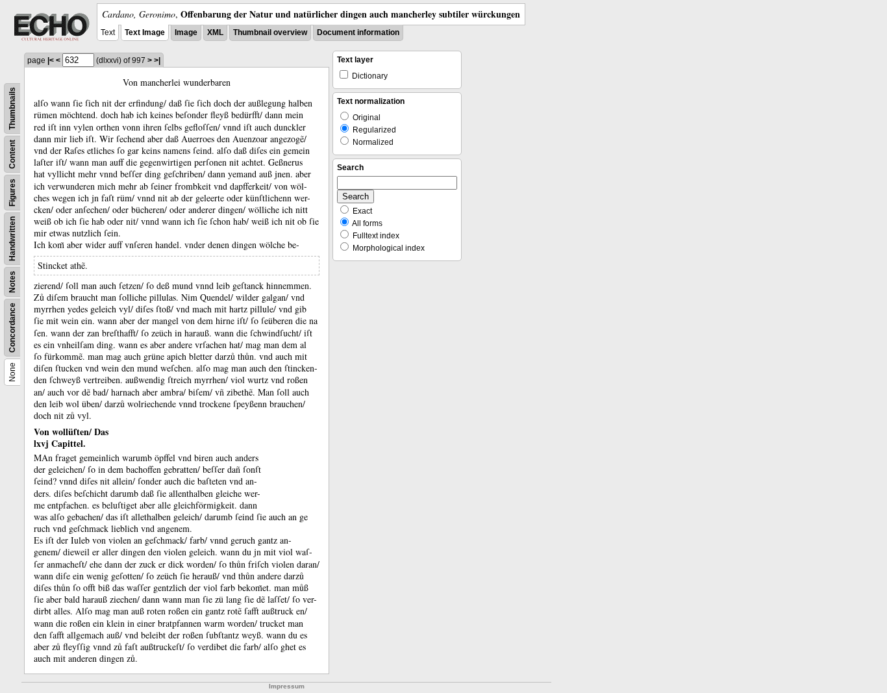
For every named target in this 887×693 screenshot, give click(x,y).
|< (50, 60)
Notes (12, 282)
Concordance (12, 328)
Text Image (145, 32)
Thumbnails (12, 108)
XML (215, 32)
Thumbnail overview (270, 32)
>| (157, 60)
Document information (358, 32)
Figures (12, 193)
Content (12, 154)
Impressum (287, 686)
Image (186, 32)
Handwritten (12, 238)
